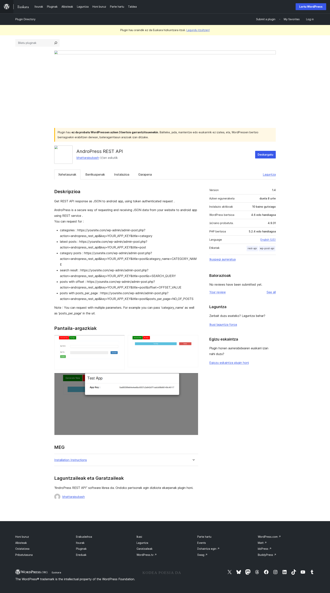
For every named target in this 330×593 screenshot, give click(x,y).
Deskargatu (265, 154)
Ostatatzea (22, 548)
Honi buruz (22, 536)
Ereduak (81, 554)
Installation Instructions (70, 460)
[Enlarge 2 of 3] (193, 340)
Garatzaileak (145, 548)
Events (201, 542)
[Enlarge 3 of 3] (193, 378)
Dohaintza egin (208, 548)
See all (271, 292)
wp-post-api (267, 248)
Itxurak (80, 542)
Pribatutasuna (24, 554)
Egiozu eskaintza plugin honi (229, 363)
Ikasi (139, 536)
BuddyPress (267, 554)
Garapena (145, 174)
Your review (217, 292)
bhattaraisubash (87, 158)
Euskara (56, 572)
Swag (202, 554)
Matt (262, 542)
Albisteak (21, 542)
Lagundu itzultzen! (198, 30)
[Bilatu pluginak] (56, 43)
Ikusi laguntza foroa (223, 324)
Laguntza (269, 174)
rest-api (252, 248)
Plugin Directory (25, 19)
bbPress (265, 548)
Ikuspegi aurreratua (222, 259)
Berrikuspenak (95, 174)
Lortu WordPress (311, 6)
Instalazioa (121, 174)
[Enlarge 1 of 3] (119, 340)
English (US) (268, 239)
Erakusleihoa (84, 536)
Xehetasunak (67, 174)
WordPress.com (269, 536)
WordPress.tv (147, 554)
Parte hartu (204, 536)
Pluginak (81, 548)
